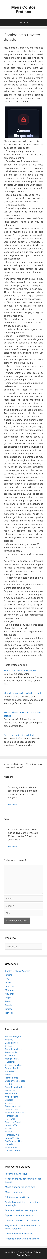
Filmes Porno (11, 1078)
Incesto (8, 982)
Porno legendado (13, 1106)
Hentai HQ (10, 1071)
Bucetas (9, 1100)
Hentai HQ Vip (12, 1135)
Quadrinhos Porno (14, 1049)
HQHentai (10, 1062)
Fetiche (8, 975)
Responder (13, 804)
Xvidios (8, 1131)
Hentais (9, 1144)
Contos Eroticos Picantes (17, 971)
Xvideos (9, 1103)
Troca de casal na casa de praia (21, 1210)
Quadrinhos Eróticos (15, 1081)
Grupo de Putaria (13, 1122)
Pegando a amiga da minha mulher (22, 1238)
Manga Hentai (12, 1058)
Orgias (8, 997)
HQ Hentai (10, 1119)
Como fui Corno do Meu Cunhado (22, 1220)
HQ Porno (10, 1055)
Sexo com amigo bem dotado (19, 735)
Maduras (9, 990)
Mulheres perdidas (14, 1112)
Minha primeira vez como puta (20, 1187)
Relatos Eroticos (13, 1068)
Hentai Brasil (11, 1116)
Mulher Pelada (12, 1147)
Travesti (9, 1013)
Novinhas (9, 994)
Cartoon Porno (12, 1150)
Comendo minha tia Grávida (19, 1233)
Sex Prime (10, 1090)
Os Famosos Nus (13, 1141)
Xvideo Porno (11, 1097)
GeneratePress (23, 1255)
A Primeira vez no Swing (17, 1197)
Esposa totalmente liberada (19, 1215)
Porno (8, 1001)
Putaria (8, 1005)
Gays (7, 978)
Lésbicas (9, 986)
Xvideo (8, 1046)
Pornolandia (11, 1052)
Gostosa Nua (11, 1109)
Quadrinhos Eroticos (15, 1087)
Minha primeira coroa (15, 1192)
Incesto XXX (11, 1125)
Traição (8, 1009)
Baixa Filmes (11, 1043)
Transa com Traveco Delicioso (20, 670)
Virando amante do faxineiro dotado (23, 693)
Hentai (8, 1084)
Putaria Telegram (13, 1036)
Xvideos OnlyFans (14, 1065)
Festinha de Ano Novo (16, 1174)
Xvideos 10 (10, 1039)
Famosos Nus (12, 1138)
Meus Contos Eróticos (23, 9)
